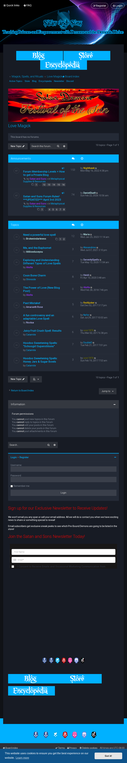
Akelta (29, 267)
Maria (86, 234)
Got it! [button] (108, 756)
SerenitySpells (91, 259)
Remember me (21, 486)
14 (54, 184)
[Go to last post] (96, 168)
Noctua (30, 322)
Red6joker (89, 302)
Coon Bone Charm (34, 275)
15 (58, 184)
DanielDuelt (89, 193)
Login (14, 457)
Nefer (86, 315)
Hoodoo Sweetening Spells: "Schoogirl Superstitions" (40, 344)
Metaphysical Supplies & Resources (44, 180)
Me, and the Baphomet (37, 247)
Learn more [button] (22, 757)
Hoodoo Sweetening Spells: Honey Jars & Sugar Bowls (40, 360)
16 (63, 184)
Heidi (86, 275)
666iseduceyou (34, 251)
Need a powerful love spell (39, 234)
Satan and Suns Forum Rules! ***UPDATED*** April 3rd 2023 (42, 198)
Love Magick (19, 125)
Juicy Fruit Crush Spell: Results (42, 330)
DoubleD (87, 342)
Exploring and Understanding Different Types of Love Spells (42, 261)
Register (24, 457)
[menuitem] (27, 5)
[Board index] (63, 26)
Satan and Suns (38, 178)
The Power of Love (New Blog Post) (41, 289)
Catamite (31, 334)
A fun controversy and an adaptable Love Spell (38, 317)
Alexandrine (89, 247)
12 (44, 184)
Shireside (31, 279)
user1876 (88, 330)
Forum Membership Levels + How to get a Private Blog (44, 173)
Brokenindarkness (36, 238)
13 (49, 184)
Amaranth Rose (34, 307)
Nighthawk (89, 168)
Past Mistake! (31, 303)
